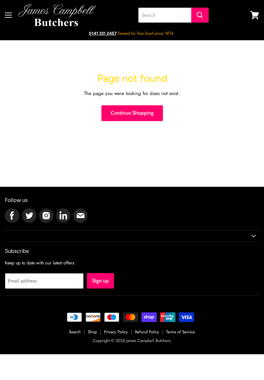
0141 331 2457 (103, 33)
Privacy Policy (116, 332)
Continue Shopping (132, 113)
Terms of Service (180, 332)
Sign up (100, 281)
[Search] (200, 15)
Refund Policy (147, 332)
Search (75, 332)
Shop (92, 332)
